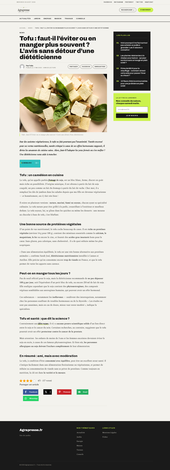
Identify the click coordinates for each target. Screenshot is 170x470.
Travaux (69, 18)
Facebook (108, 2)
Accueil (23, 28)
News (30, 28)
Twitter (139, 2)
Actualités (25, 18)
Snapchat (149, 2)
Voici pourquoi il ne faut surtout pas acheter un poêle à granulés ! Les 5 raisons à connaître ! (134, 46)
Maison (58, 18)
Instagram (118, 2)
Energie (47, 18)
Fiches (105, 437)
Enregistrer (100, 66)
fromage (52, 180)
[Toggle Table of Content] (35, 163)
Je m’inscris (132, 115)
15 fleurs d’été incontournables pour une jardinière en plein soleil (134, 83)
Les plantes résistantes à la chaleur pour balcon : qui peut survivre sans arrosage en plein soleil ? (134, 59)
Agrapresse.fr (31, 430)
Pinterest (129, 2)
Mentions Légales (109, 432)
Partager (74, 66)
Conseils (80, 18)
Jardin (37, 18)
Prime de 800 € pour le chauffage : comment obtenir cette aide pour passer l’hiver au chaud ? (133, 71)
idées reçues (43, 323)
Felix (31, 66)
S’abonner (145, 10)
